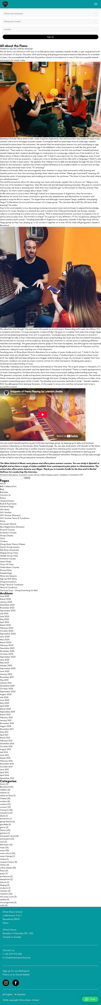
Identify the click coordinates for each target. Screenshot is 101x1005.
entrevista (4, 818)
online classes (46, 475)
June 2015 (4, 769)
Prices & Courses (7, 529)
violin (2, 905)
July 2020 (4, 697)
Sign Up (50, 37)
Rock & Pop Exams (8, 503)
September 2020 (8, 691)
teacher (3, 891)
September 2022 (8, 668)
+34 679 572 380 (13, 953)
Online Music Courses (9, 567)
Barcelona (13, 475)
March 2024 (5, 642)
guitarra (3, 833)
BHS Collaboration (8, 486)
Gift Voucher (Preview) (10, 515)
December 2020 (7, 685)
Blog (2, 489)
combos (3, 801)
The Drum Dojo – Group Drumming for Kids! (19, 590)
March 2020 (5, 709)
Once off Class (7, 564)
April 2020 (4, 706)
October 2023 (6, 654)
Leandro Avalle (70, 51)
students (4, 888)
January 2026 (6, 602)
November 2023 (7, 651)
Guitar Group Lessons (9, 547)
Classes (3, 798)
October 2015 (6, 766)
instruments (5, 839)
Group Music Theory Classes (12, 544)
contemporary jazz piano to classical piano (73, 466)
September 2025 (8, 610)
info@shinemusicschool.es (18, 957)
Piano (2, 870)
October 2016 (6, 746)
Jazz (2, 841)
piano (55, 475)
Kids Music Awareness (9, 550)
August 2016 (5, 749)
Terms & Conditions (8, 587)
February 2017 (6, 740)
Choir (2, 538)
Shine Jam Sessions (8, 576)
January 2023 (6, 665)
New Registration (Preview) (12, 527)
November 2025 (7, 607)
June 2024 (4, 636)
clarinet (3, 792)
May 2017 (4, 732)
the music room (7, 896)
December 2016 (7, 743)
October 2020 (6, 688)
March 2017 (5, 737)
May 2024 (4, 639)
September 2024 (8, 633)
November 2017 (7, 729)
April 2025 (4, 622)
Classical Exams (7, 501)
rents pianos (32, 463)
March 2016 (5, 758)
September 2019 (7, 711)
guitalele (4, 824)
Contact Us (5, 495)
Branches (4, 492)
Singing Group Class (9, 553)
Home (2, 521)
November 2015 (7, 763)
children (3, 789)
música (3, 859)
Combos (3, 541)
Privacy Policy (6, 570)
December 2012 (7, 778)
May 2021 (4, 680)
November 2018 (7, 723)
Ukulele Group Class (9, 555)
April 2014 (4, 775)
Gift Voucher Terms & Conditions (14, 518)
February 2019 (6, 717)
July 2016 (4, 752)
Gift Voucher (6, 512)
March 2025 (5, 625)
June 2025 (4, 616)
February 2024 (6, 645)
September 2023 (7, 657)
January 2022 (6, 674)
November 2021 (7, 677)
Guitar (3, 830)
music (2, 847)
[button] (90, 999)
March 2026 (5, 599)
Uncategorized (7, 902)
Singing (3, 885)
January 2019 (5, 720)
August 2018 (5, 726)
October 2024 (6, 631)
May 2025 (4, 619)
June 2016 (4, 755)
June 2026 (4, 596)
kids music (4, 844)
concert (3, 807)
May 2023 (4, 662)
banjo (2, 784)
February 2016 (6, 761)
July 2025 (4, 613)
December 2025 (7, 605)
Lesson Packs (5, 561)
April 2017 (4, 735)
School (3, 882)
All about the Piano (13, 46)
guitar (2, 827)
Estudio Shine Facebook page (39, 446)
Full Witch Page (7, 506)
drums (2, 815)
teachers (63, 475)
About (3, 483)
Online (3, 865)
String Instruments (8, 581)
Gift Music (4, 509)
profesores (5, 876)
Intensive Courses (8, 558)
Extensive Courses (8, 532)
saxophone (5, 879)
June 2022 (4, 671)
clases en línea (6, 795)
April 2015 (4, 772)
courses (67, 463)
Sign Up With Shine (8, 579)
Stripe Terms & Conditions (11, 584)
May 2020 (4, 703)
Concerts (23, 475)
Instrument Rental (8, 524)
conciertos (4, 813)
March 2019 (5, 714)
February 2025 (6, 628)
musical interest (7, 862)
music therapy (6, 856)
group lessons (6, 821)
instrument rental (8, 836)
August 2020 (6, 694)
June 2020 (4, 700)
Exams (3, 498)
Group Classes (6, 535)
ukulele (3, 899)
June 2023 (4, 659)
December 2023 (7, 648)
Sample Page (6, 573)
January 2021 (6, 683)
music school (33, 475)
